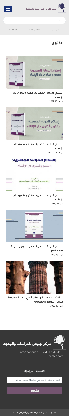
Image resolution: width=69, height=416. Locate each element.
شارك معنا (13, 29)
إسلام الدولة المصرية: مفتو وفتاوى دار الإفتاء (38, 94)
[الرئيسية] (40, 8)
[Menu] (8, 9)
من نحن (55, 29)
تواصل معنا (34, 29)
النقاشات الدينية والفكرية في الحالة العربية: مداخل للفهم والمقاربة (35, 299)
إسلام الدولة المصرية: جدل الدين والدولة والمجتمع (37, 248)
